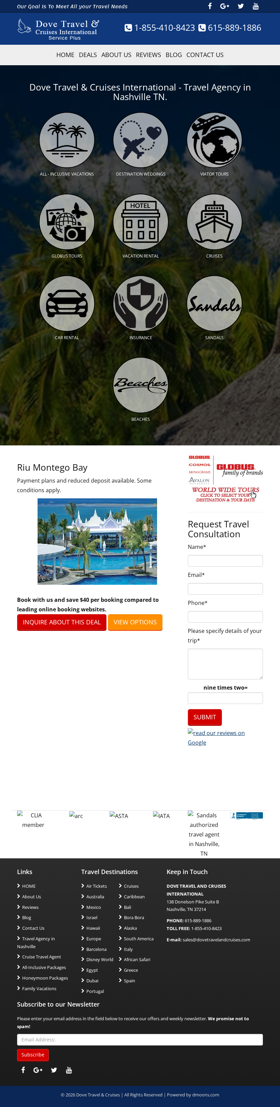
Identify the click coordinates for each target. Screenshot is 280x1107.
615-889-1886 (233, 27)
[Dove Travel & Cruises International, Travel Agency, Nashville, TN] (246, 815)
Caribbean (134, 897)
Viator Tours (214, 174)
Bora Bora (134, 917)
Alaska (130, 928)
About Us (116, 55)
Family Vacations (39, 988)
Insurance (140, 338)
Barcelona (96, 949)
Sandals (214, 338)
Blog (174, 55)
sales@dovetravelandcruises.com (216, 940)
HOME (65, 55)
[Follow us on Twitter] (241, 6)
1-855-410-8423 (163, 27)
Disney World (99, 959)
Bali (127, 907)
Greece (131, 970)
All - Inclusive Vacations (67, 174)
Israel (91, 917)
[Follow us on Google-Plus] (224, 6)
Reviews (148, 55)
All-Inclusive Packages (44, 967)
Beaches (140, 419)
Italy (128, 949)
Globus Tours (67, 256)
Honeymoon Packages (45, 978)
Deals (88, 55)
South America (139, 939)
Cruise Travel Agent (41, 957)
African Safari (137, 959)
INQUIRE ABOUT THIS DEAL (62, 622)
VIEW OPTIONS (135, 622)
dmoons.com (205, 1095)
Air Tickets (96, 886)
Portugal (95, 991)
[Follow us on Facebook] (210, 6)
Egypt (92, 970)
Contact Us (205, 55)
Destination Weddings (141, 174)
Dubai (92, 981)
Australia (95, 897)
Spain (129, 981)
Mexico (93, 907)
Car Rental (67, 338)
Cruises (214, 256)
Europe (93, 939)
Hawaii (93, 928)
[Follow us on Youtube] (256, 6)
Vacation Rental (141, 256)
